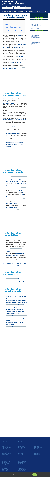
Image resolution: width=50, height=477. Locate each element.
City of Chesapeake (21, 44)
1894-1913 (24, 192)
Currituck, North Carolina (8, 103)
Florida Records (20, 449)
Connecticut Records (21, 447)
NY (38, 25)
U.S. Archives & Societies (35, 42)
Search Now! (28, 8)
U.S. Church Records (35, 35)
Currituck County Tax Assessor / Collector (14, 142)
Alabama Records (21, 441)
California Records (21, 445)
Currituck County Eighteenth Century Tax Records (16, 305)
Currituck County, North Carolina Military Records (16, 326)
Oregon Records (5, 470)
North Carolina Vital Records (16, 248)
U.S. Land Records (34, 36)
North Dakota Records (6, 467)
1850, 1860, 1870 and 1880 (12, 203)
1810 (20, 179)
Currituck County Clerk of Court (12, 133)
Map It (19, 35)
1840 (12, 181)
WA (37, 28)
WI (40, 28)
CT (38, 21)
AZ (32, 21)
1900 (18, 183)
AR (34, 21)
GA (31, 23)
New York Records (5, 464)
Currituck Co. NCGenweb (11, 316)
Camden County (17, 47)
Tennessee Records (21, 462)
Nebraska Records (5, 458)
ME (34, 24)
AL (31, 21)
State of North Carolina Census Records (19, 176)
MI (35, 24)
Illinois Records (20, 453)
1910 (20, 183)
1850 (15, 181)
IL (34, 23)
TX (31, 28)
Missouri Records (37, 453)
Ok (34, 474)
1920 (23, 183)
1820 (7, 181)
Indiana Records (21, 454)
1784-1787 (19, 190)
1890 (10, 183)
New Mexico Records (5, 463)
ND (41, 25)
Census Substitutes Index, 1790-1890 (13, 188)
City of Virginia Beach (15, 46)
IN (35, 23)
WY (41, 28)
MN (37, 24)
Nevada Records (5, 460)
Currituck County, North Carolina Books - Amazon (16, 300)
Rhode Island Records (22, 458)
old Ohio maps (12, 62)
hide (14, 21)
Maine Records (36, 446)
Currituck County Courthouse (11, 101)
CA (35, 21)
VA (35, 28)
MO (40, 24)
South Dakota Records (22, 461)
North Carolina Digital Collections (13, 313)
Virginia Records (21, 467)
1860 (17, 181)
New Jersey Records (5, 462)
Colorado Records (21, 446)
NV (32, 25)
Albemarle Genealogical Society (12, 278)
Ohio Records (4, 468)
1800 (12, 179)
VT (34, 28)
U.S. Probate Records (5, 448)
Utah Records (20, 464)
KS (38, 23)
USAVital (16, 249)
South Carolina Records (22, 460)
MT (41, 24)
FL (41, 21)
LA (41, 23)
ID (32, 23)
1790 (21, 178)
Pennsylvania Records (6, 471)
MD (32, 24)
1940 (7, 185)
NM (37, 25)
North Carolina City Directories (12, 327)
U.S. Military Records (35, 38)
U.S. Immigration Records (35, 37)
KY (40, 23)
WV (38, 28)
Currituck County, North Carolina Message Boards (16, 281)
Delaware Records (21, 448)
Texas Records (20, 463)
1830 (9, 181)
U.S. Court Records (5, 442)
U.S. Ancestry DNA (34, 43)
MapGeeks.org (20, 62)
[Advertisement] (15, 78)
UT (32, 28)
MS (38, 24)
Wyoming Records (21, 471)
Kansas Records (37, 442)
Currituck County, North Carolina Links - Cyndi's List (16, 315)
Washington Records (21, 468)
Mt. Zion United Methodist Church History (14, 309)
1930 (26, 183)
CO (37, 21)
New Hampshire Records (6, 461)
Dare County (6, 47)
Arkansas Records (21, 442)
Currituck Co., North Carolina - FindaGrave (14, 307)
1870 (20, 181)
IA (37, 23)
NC (40, 25)
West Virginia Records (22, 469)
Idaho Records (20, 452)
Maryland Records (37, 448)
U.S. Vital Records (34, 41)
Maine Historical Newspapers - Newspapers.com (16, 295)
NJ (35, 25)
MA (31, 24)
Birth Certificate (18, 253)
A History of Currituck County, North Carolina (15, 311)
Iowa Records (36, 441)
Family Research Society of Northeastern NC (15, 279)
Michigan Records (37, 449)
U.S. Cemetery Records (35, 34)
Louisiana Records (37, 445)
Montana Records (37, 454)
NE (31, 25)
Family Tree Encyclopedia (35, 44)
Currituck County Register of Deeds (13, 126)
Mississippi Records (37, 452)
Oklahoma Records (5, 469)
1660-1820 (23, 187)
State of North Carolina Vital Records (18, 239)
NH (34, 25)
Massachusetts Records (38, 447)
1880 (23, 181)
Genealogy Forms (34, 45)
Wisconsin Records (21, 470)
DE (40, 21)
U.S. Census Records (35, 31)
